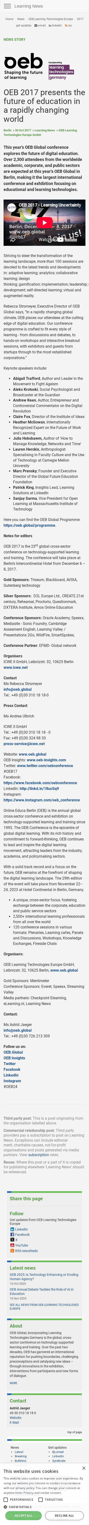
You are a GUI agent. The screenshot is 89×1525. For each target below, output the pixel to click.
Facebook (12, 1069)
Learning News (28, 6)
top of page (74, 1432)
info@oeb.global (18, 689)
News (20, 19)
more (13, 1383)
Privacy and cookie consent (42, 1493)
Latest (19, 1452)
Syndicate (59, 1461)
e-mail (41, 25)
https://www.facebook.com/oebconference (40, 783)
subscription (38, 1155)
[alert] (44, 1494)
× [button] (83, 1468)
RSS (69, 25)
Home (9, 19)
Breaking (21, 1456)
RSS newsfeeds (26, 1251)
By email (58, 1452)
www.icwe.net (16, 667)
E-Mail (14, 1422)
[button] (44, 1506)
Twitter (10, 1063)
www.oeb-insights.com (46, 760)
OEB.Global (13, 1052)
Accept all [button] (24, 1516)
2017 (80, 19)
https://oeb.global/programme (29, 525)
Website (15, 1418)
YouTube (21, 1245)
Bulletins (20, 1461)
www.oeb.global (32, 754)
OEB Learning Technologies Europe (50, 19)
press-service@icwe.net (24, 744)
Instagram (12, 1081)
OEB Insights (14, 1058)
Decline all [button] (64, 1516)
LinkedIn (56, 25)
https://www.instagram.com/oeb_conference (42, 800)
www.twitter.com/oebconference (45, 765)
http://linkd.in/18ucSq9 (39, 788)
